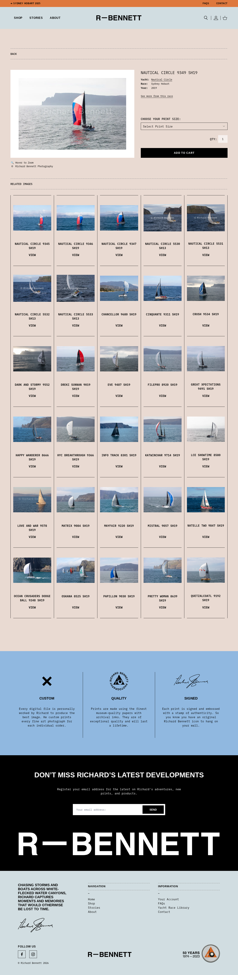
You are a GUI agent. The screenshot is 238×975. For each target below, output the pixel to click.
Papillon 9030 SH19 (119, 596)
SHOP (18, 17)
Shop (91, 903)
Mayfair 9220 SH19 (119, 525)
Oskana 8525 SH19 (76, 596)
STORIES (36, 17)
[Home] (118, 17)
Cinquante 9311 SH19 (162, 314)
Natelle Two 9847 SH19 (205, 525)
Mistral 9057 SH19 (162, 525)
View (32, 255)
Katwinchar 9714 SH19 (162, 455)
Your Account (168, 899)
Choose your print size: (161, 119)
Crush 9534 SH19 (206, 314)
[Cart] (225, 18)
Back (13, 54)
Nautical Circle (161, 79)
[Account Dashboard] (215, 18)
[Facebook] (22, 954)
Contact (222, 3)
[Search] (206, 18)
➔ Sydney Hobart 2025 (25, 3)
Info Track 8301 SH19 (119, 455)
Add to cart (184, 152)
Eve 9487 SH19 (119, 384)
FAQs (206, 3)
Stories (94, 907)
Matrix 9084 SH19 (76, 525)
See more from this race (157, 96)
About (55, 17)
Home (91, 899)
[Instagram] (33, 954)
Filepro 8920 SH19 (162, 384)
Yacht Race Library (173, 907)
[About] (201, 955)
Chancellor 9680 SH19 (119, 314)
